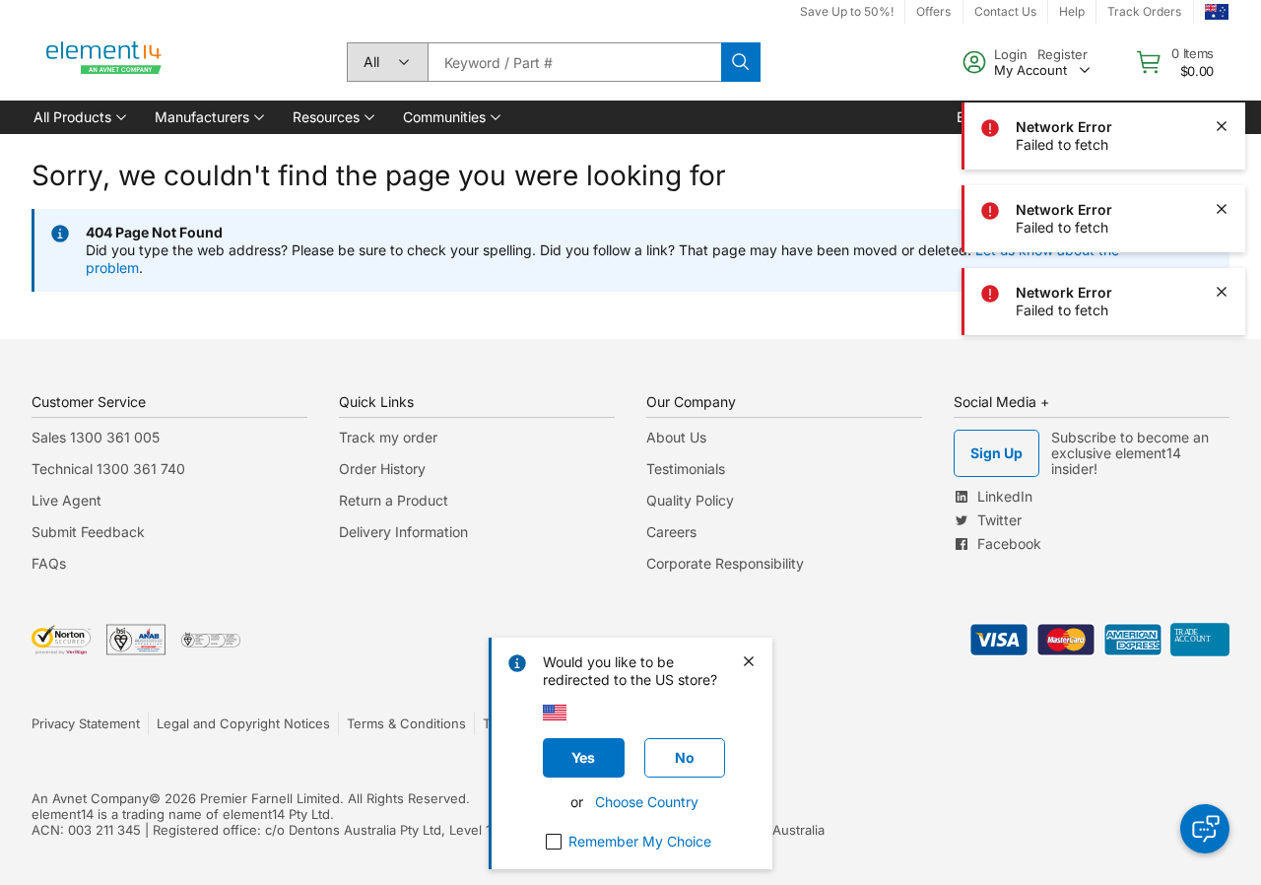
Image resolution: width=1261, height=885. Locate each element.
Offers (933, 11)
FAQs (49, 563)
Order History (382, 468)
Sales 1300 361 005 (96, 437)
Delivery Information (403, 531)
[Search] (741, 62)
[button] (78, 117)
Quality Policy (690, 500)
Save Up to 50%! (847, 11)
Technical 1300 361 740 (108, 468)
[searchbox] (574, 62)
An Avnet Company (90, 798)
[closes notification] (1221, 43)
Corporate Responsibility (725, 563)
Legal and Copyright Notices (243, 723)
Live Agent (66, 500)
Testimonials (685, 468)
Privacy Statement (86, 723)
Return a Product (393, 500)
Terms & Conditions (406, 723)
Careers (671, 531)
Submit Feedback (88, 531)
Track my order (388, 437)
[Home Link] (104, 62)
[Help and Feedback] (1204, 828)
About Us (676, 437)
